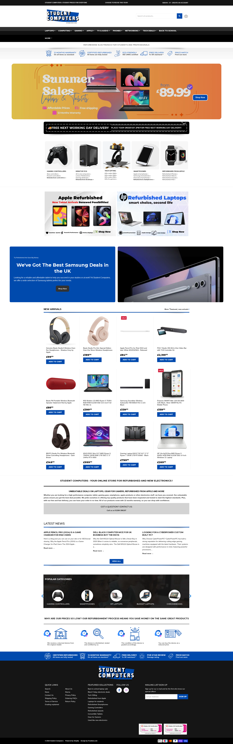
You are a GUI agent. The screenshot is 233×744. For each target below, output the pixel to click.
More (47, 38)
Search (47, 689)
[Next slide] (186, 161)
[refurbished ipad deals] (80, 213)
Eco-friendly (130, 53)
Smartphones (111, 171)
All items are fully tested (97, 55)
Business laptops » (168, 176)
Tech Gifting (92, 695)
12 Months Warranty (65, 53)
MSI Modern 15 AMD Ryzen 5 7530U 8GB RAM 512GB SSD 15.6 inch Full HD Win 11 (97, 403)
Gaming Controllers (95, 708)
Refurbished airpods (95, 711)
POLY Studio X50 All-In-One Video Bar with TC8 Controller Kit (172, 349)
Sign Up (183, 696)
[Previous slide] (47, 161)
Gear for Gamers (94, 717)
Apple (90, 31)
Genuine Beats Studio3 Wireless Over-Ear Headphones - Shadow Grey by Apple (61, 350)
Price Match (181, 53)
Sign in (165, 3)
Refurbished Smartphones (98, 704)
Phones (117, 31)
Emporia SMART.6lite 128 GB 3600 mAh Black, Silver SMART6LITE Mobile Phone (170, 403)
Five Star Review (156, 655)
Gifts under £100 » (82, 177)
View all (116, 561)
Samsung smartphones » (113, 176)
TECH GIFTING (81, 171)
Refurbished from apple (144, 171)
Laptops (49, 31)
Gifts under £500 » (82, 173)
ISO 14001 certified (130, 55)
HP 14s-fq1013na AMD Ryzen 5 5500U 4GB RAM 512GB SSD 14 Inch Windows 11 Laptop (171, 455)
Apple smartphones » (112, 174)
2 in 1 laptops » (167, 179)
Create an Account (180, 3)
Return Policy (70, 701)
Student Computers (57, 741)
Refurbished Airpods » (141, 178)
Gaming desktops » (53, 178)
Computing (64, 31)
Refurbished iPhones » (141, 174)
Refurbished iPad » (140, 179)
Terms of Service (51, 701)
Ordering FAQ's (71, 698)
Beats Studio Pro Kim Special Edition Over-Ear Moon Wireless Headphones (97, 349)
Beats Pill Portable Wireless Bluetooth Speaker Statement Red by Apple (60, 402)
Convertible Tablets (95, 714)
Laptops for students (96, 701)
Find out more (181, 55)
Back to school (167, 31)
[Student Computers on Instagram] (126, 690)
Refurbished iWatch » (140, 176)
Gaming (79, 31)
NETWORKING (132, 31)
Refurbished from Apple (97, 698)
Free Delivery (156, 53)
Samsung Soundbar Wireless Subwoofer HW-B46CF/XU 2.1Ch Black (133, 403)
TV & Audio (103, 31)
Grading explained (52, 704)
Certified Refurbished (99, 53)
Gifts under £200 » (82, 175)
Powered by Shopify (72, 741)
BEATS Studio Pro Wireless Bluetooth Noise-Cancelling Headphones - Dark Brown (60, 455)
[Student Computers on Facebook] (119, 690)
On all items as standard (64, 55)
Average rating (153, 657)
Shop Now (200, 97)
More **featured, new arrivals (177, 309)
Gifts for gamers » (82, 179)
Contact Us (49, 695)
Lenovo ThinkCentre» (54, 176)
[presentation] (42, 596)
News (47, 692)
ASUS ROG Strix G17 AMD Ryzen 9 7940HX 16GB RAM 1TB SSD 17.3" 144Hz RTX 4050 (97, 455)
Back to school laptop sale (98, 689)
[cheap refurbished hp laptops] (152, 213)
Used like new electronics (97, 720)
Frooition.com (92, 741)
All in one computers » (54, 174)
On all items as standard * (98, 657)
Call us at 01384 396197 (116, 510)
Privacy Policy (70, 695)
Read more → (49, 548)
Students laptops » (168, 174)
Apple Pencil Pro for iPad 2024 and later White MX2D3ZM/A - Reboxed (133, 349)
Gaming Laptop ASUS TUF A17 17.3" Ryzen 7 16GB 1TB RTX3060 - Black (134, 454)
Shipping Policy (51, 698)
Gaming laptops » (168, 177)
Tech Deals (149, 31)
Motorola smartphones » (113, 178)
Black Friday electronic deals (99, 692)
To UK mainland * (156, 55)
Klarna (67, 692)
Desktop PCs (52, 171)
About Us (68, 689)
